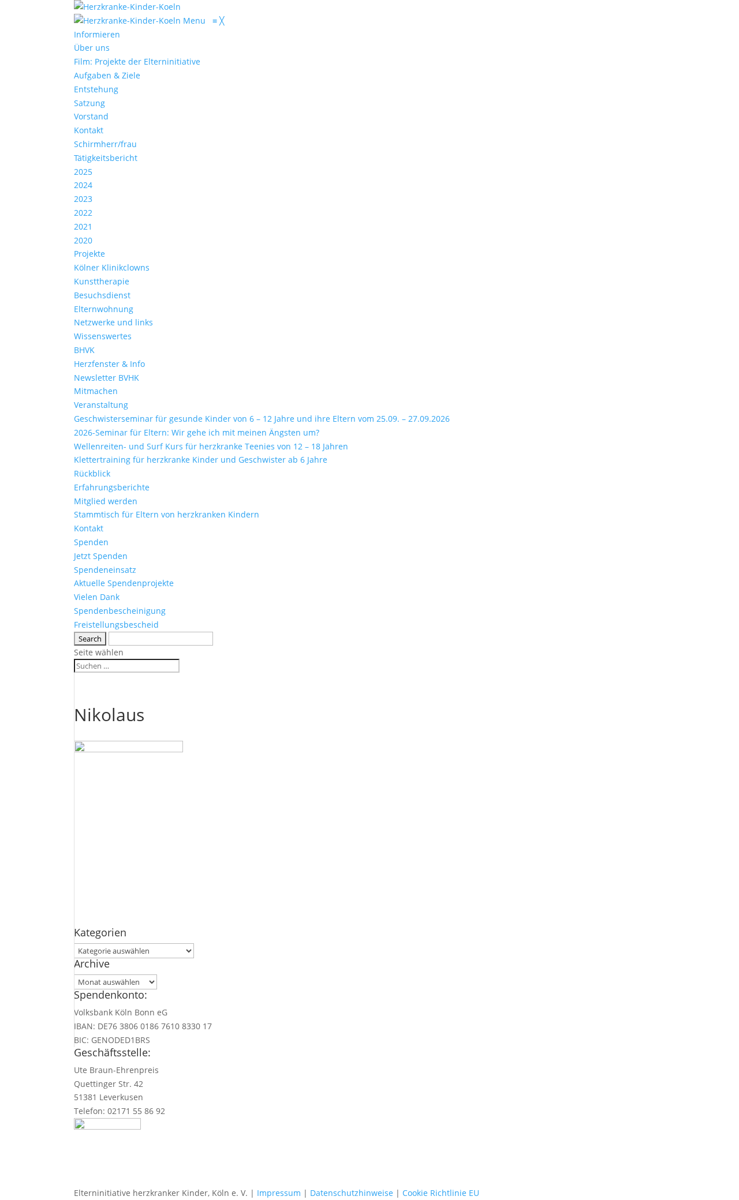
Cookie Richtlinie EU (440, 1192)
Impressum (279, 1192)
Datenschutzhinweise (351, 1192)
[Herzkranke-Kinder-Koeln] (128, 20)
